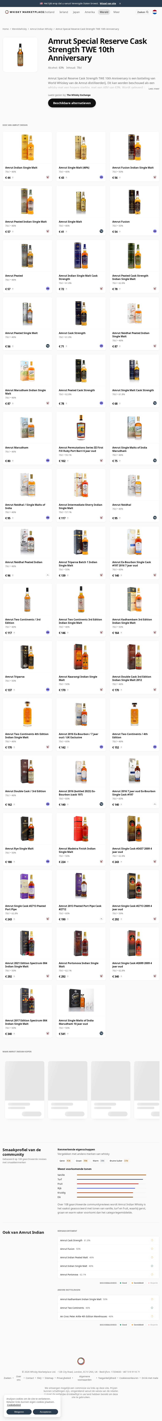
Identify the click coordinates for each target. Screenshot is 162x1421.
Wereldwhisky (19, 28)
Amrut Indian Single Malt (73, 1265)
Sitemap (49, 1377)
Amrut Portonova (69, 1274)
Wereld (104, 12)
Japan (76, 12)
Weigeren (19, 1412)
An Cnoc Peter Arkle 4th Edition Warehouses (83, 1316)
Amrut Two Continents (72, 1307)
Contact (30, 1377)
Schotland (48, 12)
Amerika (90, 12)
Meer (116, 12)
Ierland (63, 12)
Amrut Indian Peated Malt (74, 1257)
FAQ (39, 1377)
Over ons (18, 1378)
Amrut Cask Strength (71, 1240)
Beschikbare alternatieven (72, 103)
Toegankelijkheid (107, 1377)
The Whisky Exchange (78, 94)
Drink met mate (150, 1377)
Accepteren (45, 1412)
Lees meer (154, 88)
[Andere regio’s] (155, 12)
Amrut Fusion (67, 1248)
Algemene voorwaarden (85, 1378)
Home (6, 28)
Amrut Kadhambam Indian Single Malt (80, 1299)
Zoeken (7, 1377)
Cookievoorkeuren (128, 1377)
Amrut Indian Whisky (41, 28)
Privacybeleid (64, 1377)
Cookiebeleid (14, 1404)
